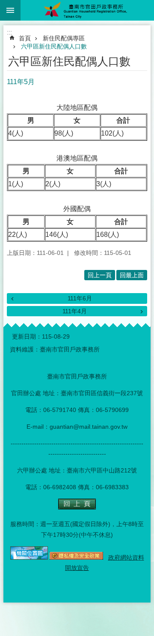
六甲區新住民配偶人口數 (54, 46)
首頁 (25, 38)
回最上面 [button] (132, 275)
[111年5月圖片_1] (77, 507)
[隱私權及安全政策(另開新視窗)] (76, 557)
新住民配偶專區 (64, 38)
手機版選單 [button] (10, 10)
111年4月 (74, 311)
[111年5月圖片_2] (29, 557)
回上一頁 (100, 275)
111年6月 (80, 298)
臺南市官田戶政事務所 (87, 10)
